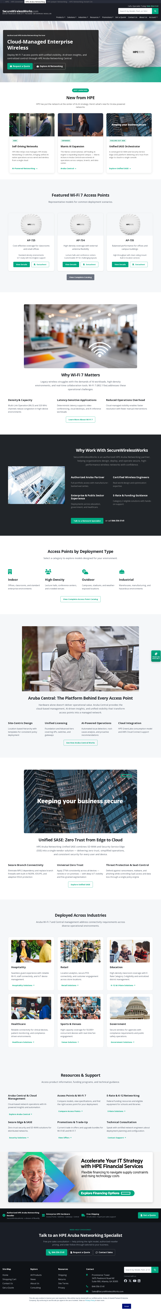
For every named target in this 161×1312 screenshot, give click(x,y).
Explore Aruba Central (19, 1114)
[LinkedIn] (139, 1281)
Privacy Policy (90, 1300)
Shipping (62, 1275)
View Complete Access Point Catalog (80, 599)
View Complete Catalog (80, 277)
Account (152, 17)
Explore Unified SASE (80, 884)
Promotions (107, 17)
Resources (94, 17)
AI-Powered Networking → (24, 168)
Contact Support (116, 1137)
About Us (143, 17)
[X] (130, 1281)
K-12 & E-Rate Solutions (122, 985)
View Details (21, 264)
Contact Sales (106, 1252)
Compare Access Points (69, 1111)
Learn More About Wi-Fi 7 (81, 419)
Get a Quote (149, 1215)
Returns (62, 1279)
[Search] (154, 1270)
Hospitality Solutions (22, 985)
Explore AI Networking (51, 66)
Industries (82, 17)
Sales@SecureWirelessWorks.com (107, 1291)
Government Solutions (121, 1042)
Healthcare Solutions (22, 1042)
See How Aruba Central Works (80, 742)
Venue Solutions (69, 1042)
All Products (36, 1275)
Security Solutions (17, 1137)
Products (60, 17)
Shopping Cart (9, 1279)
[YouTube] (134, 1281)
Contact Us (132, 17)
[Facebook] (125, 1281)
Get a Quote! (120, 17)
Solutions (71, 17)
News (33, 1279)
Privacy (61, 1287)
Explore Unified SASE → (120, 168)
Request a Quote (21, 66)
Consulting (35, 1287)
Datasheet (41, 264)
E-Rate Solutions (115, 1111)
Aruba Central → (68, 168)
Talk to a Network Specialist (87, 521)
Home (5, 1275)
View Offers (63, 1137)
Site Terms (63, 1283)
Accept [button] (126, 1306)
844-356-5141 (152, 6)
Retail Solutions (69, 985)
